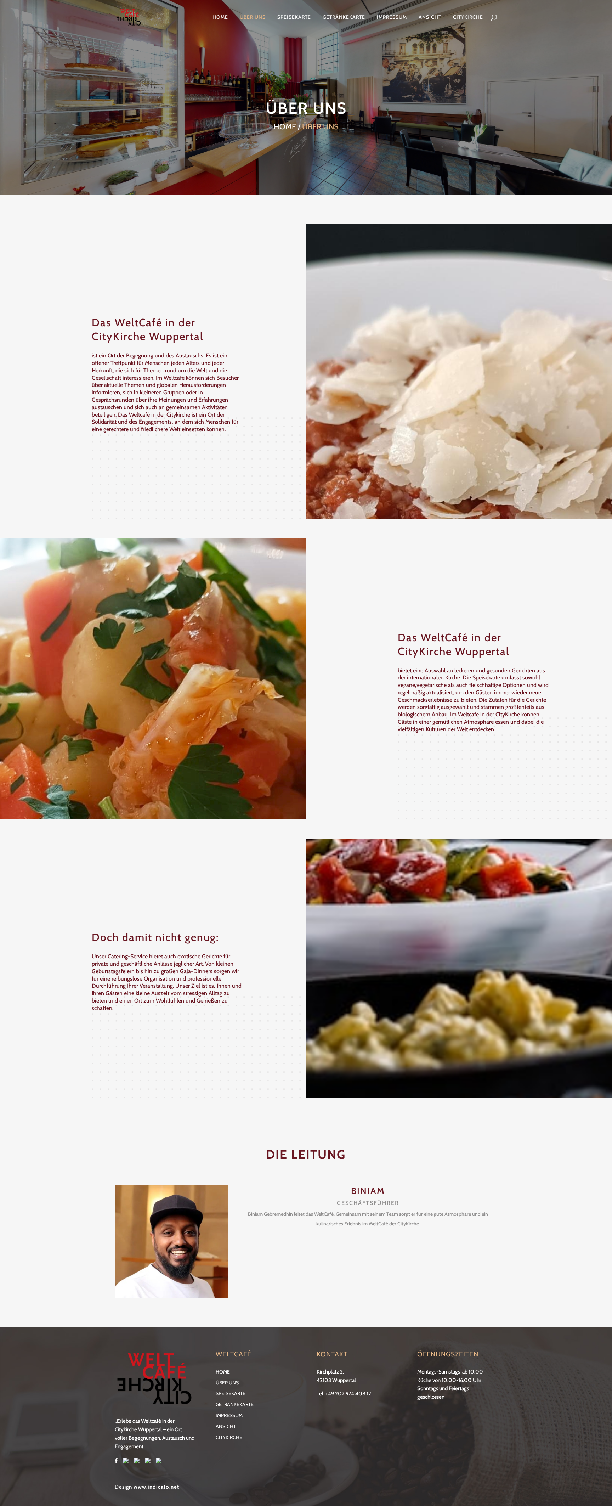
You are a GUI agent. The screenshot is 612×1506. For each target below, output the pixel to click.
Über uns (253, 17)
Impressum (392, 17)
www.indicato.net (156, 1487)
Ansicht (430, 17)
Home (220, 17)
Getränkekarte (344, 17)
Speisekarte (294, 17)
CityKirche (468, 17)
